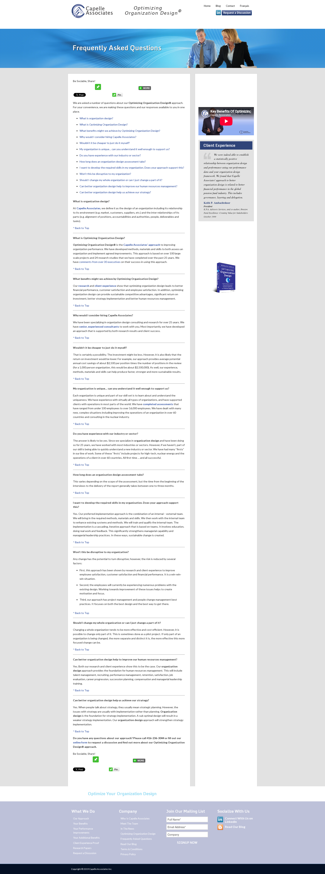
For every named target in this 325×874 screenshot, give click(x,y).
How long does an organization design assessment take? (113, 161)
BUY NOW (226, 297)
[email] (91, 87)
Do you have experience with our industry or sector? (110, 155)
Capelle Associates (88, 208)
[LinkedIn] (134, 87)
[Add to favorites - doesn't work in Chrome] (105, 87)
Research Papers (82, 848)
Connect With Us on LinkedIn (239, 819)
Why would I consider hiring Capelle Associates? (108, 136)
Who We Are (82, 24)
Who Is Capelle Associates (135, 818)
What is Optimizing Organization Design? (104, 124)
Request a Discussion (219, 99)
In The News (127, 828)
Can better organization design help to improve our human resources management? (128, 186)
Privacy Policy (128, 854)
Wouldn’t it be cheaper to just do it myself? (105, 143)
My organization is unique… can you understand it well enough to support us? (125, 149)
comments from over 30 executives (100, 261)
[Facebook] (84, 87)
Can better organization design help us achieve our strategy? (115, 192)
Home (207, 5)
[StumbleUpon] (112, 87)
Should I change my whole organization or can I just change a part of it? (121, 180)
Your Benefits (146, 24)
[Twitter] (77, 87)
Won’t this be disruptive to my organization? (105, 173)
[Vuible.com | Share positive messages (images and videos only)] (98, 89)
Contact (230, 5)
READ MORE (226, 305)
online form (80, 742)
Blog (218, 5)
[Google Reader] (127, 87)
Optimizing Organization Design (138, 833)
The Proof (176, 24)
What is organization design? (96, 118)
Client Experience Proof (86, 842)
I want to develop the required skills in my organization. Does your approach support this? (132, 167)
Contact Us (186, 793)
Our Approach (112, 24)
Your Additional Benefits (86, 837)
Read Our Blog (129, 844)
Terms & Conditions (131, 849)
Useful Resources (208, 24)
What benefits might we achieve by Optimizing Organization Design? (120, 130)
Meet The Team (129, 823)
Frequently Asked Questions (136, 838)
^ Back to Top (81, 228)
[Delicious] (119, 87)
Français (244, 5)
